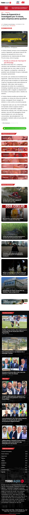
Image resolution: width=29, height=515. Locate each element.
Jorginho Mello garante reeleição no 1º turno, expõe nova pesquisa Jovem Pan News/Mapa (13, 397)
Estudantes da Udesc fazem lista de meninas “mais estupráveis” (13, 291)
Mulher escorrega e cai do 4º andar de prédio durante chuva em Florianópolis (14, 273)
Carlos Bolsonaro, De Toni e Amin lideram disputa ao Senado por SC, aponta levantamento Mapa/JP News (14, 420)
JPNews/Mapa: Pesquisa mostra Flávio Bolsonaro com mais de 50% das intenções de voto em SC (13, 442)
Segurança (7, 12)
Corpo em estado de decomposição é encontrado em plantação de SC (14, 237)
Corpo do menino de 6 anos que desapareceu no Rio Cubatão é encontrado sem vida (12, 200)
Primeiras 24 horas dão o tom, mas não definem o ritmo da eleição (13, 373)
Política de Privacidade (14, 513)
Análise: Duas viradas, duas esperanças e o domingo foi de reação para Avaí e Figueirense (14, 331)
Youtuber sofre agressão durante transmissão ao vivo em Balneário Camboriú (13, 254)
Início (2, 12)
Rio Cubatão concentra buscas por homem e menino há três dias (13, 219)
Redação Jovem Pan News (9, 24)
